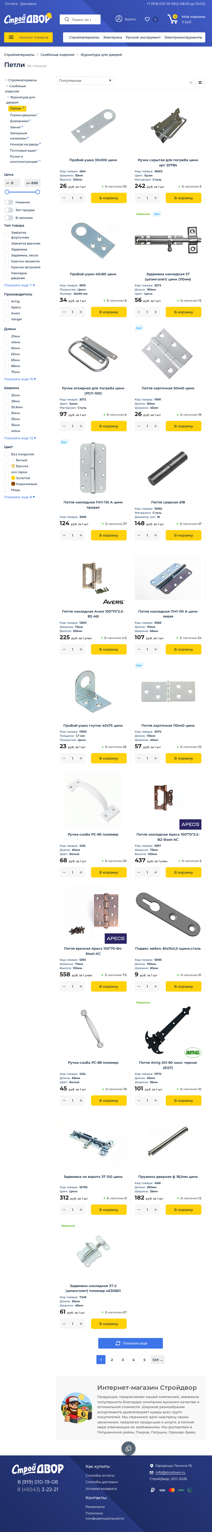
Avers (15, 313)
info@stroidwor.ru (170, 1472)
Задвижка (19, 249)
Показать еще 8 (18, 497)
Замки (15, 127)
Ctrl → (158, 1360)
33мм (15, 419)
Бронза (22, 466)
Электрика (112, 37)
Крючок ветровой (25, 267)
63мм (15, 360)
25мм (15, 395)
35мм (15, 425)
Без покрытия (22, 454)
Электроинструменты (183, 37)
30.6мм (17, 407)
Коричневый (26, 484)
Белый (21, 460)
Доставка (28, 4)
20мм (15, 336)
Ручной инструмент (143, 37)
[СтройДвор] (27, 16)
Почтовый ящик (23, 150)
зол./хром (19, 472)
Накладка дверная (19, 275)
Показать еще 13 (18, 438)
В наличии (24, 218)
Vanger (16, 319)
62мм (15, 354)
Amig (15, 301)
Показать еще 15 (18, 379)
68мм (15, 366)
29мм (15, 401)
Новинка (23, 202)
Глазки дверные (23, 115)
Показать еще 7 (18, 285)
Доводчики (19, 121)
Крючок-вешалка (25, 261)
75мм (15, 372)
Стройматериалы (84, 37)
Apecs (16, 307)
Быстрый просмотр (93, 146)
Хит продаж (25, 210)
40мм (15, 342)
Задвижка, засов (24, 255)
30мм (15, 413)
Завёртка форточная (20, 234)
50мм (15, 348)
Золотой (23, 478)
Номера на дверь (24, 144)
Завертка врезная (25, 243)
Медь (15, 490)
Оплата (11, 4)
